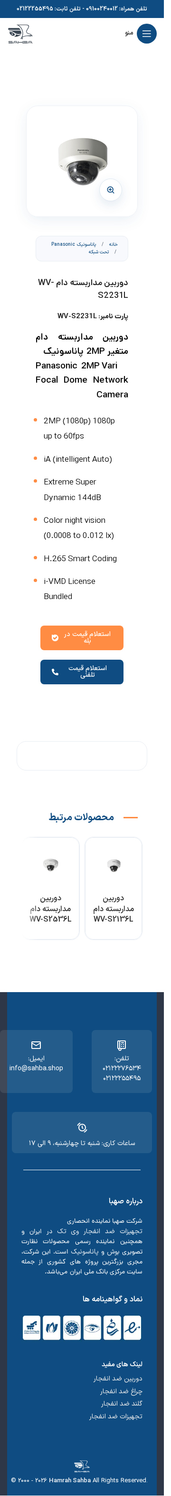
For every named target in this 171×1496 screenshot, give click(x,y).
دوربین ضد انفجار (118, 1379)
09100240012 (102, 9)
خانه (113, 244)
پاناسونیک (85, 1252)
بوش (113, 1252)
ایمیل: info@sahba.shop (36, 1064)
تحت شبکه (99, 252)
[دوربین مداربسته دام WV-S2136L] (113, 865)
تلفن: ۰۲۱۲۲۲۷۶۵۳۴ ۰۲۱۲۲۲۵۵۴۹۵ (122, 1069)
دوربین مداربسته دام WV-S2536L (50, 909)
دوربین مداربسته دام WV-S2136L (113, 909)
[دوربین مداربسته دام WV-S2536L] (50, 865)
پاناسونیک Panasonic (73, 244)
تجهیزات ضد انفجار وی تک (99, 1231)
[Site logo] (20, 33)
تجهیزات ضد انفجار (115, 1417)
